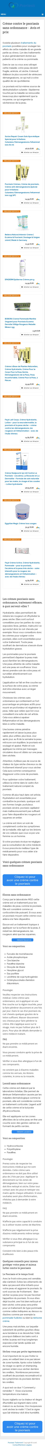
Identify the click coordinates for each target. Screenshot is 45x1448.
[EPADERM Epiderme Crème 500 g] (22, 268)
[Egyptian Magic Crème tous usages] (22, 512)
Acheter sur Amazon (31, 152)
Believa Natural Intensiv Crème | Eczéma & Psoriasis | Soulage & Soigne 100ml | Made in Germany (22, 237)
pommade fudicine (12, 1318)
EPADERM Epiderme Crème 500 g (19, 280)
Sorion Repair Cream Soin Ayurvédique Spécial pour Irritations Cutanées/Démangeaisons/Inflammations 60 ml (22, 140)
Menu (3, 14)
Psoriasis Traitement (15, 1443)
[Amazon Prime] (37, 149)
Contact (16, 1445)
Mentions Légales (25, 1445)
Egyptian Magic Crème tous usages (20, 523)
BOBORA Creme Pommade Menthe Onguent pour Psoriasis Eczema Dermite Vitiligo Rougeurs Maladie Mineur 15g (20, 323)
